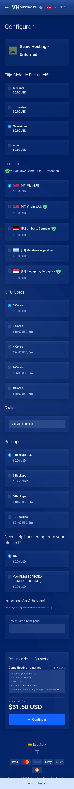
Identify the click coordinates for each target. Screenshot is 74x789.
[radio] (9, 88)
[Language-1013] (52, 7)
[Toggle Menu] (6, 7)
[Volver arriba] (37, 752)
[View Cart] (41, 7)
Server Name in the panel (26, 621)
